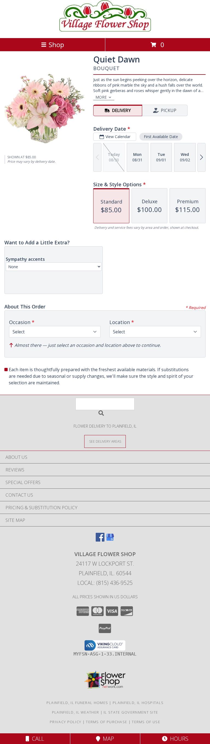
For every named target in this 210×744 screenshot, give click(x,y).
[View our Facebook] (100, 540)
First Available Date (161, 136)
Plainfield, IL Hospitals (138, 702)
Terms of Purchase (106, 721)
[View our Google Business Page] (110, 540)
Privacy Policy (65, 721)
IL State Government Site (131, 712)
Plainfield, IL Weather (75, 712)
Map (107, 738)
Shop (56, 44)
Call (36, 738)
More (101, 97)
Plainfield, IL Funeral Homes (77, 702)
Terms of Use (146, 721)
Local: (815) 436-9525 (105, 582)
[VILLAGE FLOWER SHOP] (105, 30)
